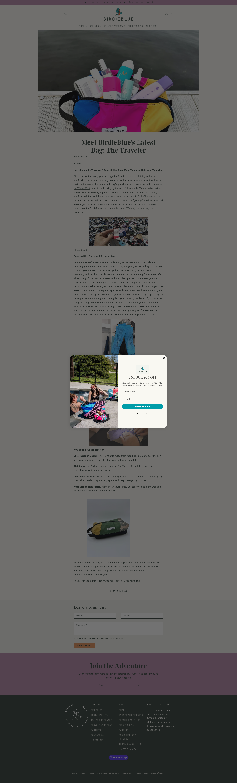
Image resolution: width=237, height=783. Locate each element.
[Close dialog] (163, 358)
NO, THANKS (142, 414)
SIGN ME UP (143, 406)
